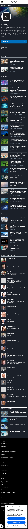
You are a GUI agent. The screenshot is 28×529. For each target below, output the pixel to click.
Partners (3, 5)
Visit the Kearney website (9, 41)
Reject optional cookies (16, 518)
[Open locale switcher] (1, 526)
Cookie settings (16, 525)
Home (9, 5)
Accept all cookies (16, 522)
